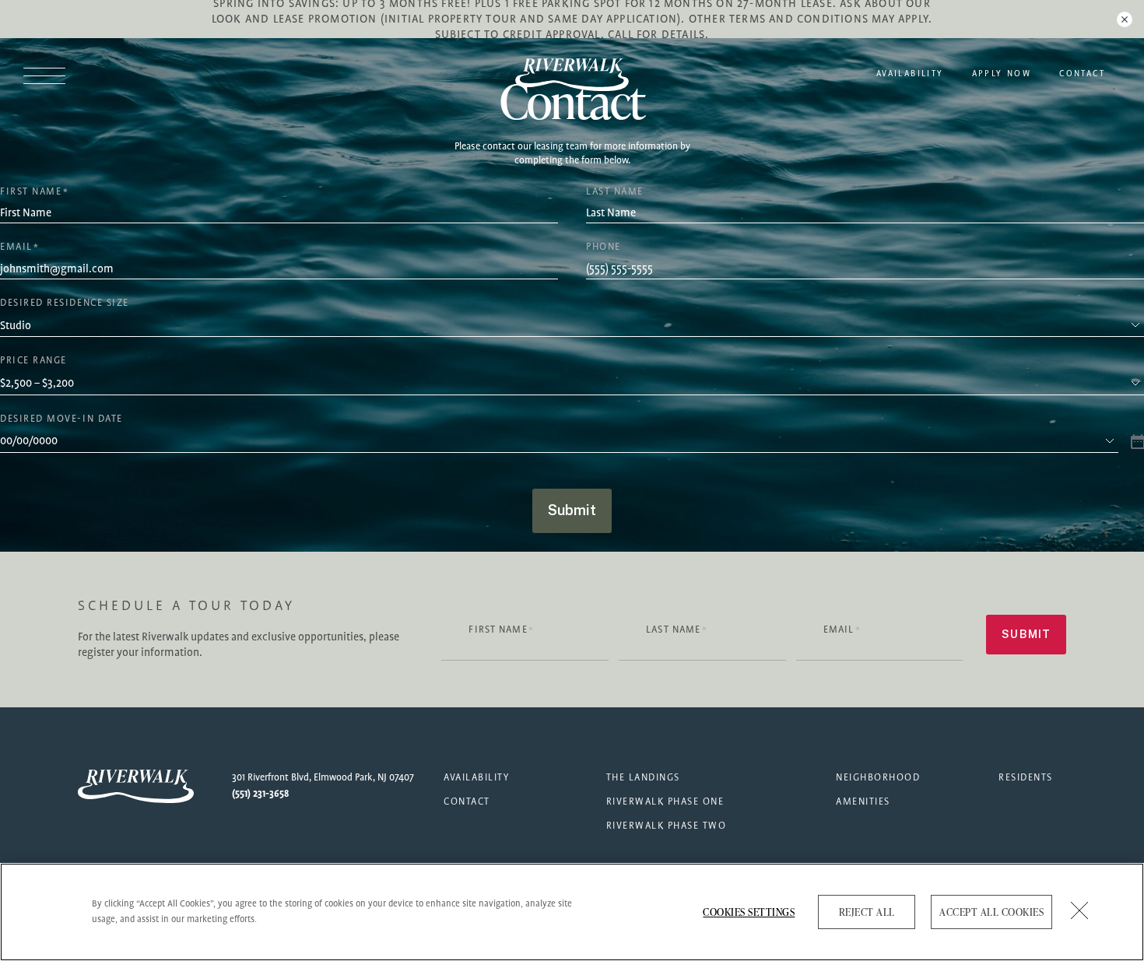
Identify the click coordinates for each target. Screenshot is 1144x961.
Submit (572, 510)
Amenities (863, 802)
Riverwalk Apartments (572, 74)
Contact (1082, 74)
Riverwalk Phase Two (666, 826)
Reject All (867, 912)
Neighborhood (878, 778)
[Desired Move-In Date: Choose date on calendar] (1136, 440)
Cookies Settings (749, 912)
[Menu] (52, 74)
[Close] (1080, 910)
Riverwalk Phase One (665, 802)
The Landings (643, 778)
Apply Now (1002, 74)
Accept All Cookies (991, 912)
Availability (910, 74)
